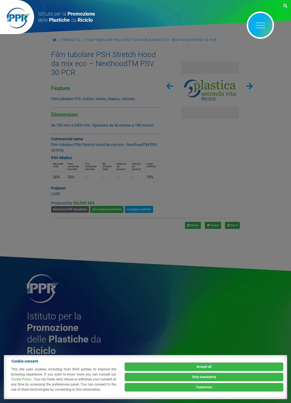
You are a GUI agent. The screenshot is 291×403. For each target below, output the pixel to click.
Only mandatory (204, 377)
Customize (204, 387)
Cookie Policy (21, 379)
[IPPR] (17, 17)
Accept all (204, 367)
